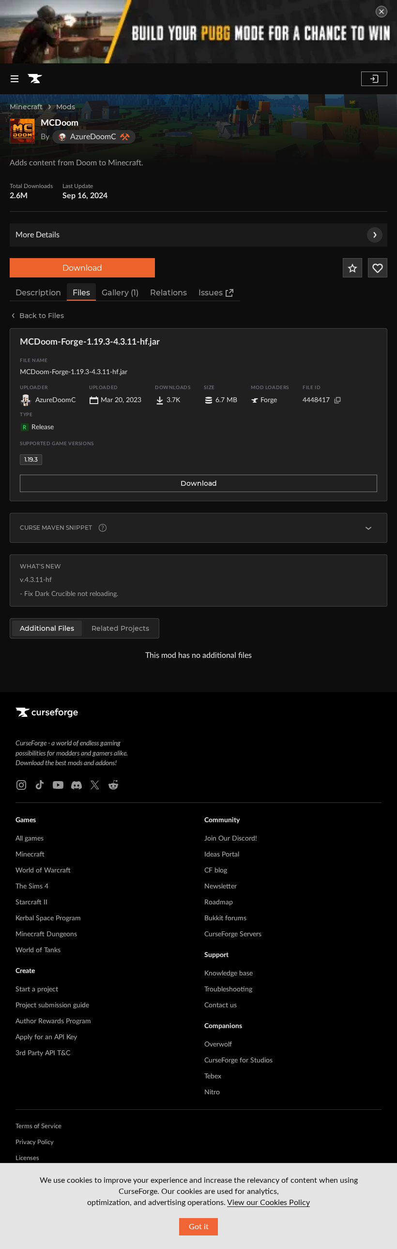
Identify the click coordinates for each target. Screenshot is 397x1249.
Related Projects (120, 628)
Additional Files (47, 628)
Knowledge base (228, 973)
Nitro (212, 1092)
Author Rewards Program (53, 1021)
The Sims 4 (31, 886)
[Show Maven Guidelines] (368, 528)
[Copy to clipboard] (337, 400)
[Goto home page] (35, 79)
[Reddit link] (113, 785)
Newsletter (220, 886)
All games (29, 838)
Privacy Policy (34, 1142)
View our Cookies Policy (268, 1202)
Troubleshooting (228, 989)
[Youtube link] (58, 785)
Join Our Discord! (230, 838)
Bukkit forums (225, 918)
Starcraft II (31, 902)
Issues (210, 292)
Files (81, 292)
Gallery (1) (120, 292)
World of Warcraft (43, 870)
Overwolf (218, 1044)
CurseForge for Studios (238, 1060)
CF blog (215, 870)
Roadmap (218, 902)
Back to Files (41, 315)
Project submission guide (52, 1005)
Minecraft (26, 106)
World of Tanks (38, 950)
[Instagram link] (21, 785)
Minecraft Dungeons (46, 934)
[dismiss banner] (381, 11)
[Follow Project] (377, 267)
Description (38, 292)
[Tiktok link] (40, 785)
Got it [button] (199, 1227)
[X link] (95, 785)
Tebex (212, 1076)
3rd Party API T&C (42, 1053)
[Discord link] (76, 785)
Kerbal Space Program (48, 918)
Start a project (36, 989)
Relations (168, 292)
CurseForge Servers (232, 934)
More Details (37, 235)
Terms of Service (38, 1126)
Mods (65, 106)
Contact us (220, 1005)
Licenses (27, 1158)
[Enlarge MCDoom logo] (22, 131)
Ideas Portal (221, 854)
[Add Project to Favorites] (352, 267)
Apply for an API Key (46, 1037)
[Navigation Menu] (14, 79)
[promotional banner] (198, 31)
